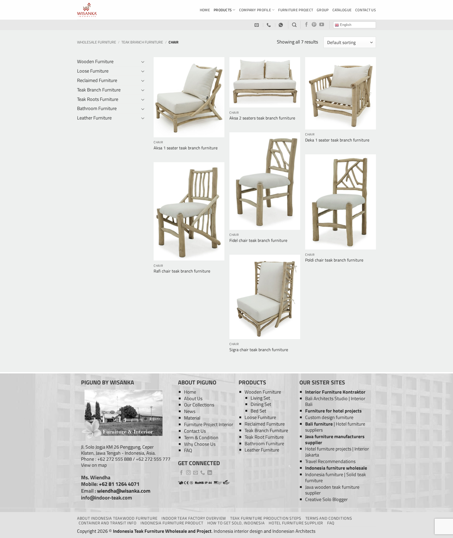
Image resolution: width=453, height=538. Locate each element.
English (345, 25)
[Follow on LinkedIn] (209, 473)
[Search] (294, 25)
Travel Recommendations (330, 461)
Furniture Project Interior (208, 424)
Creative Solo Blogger (326, 499)
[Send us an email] (195, 473)
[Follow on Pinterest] (314, 25)
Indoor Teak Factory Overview (193, 518)
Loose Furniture (93, 70)
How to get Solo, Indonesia (236, 523)
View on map (94, 465)
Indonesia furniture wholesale (336, 467)
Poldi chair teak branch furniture (334, 260)
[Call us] (202, 473)
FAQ (188, 450)
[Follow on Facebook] (306, 25)
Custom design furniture (329, 417)
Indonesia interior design (238, 531)
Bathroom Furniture (97, 108)
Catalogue (342, 10)
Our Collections (199, 404)
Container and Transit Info (107, 523)
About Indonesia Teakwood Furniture (117, 518)
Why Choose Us (199, 444)
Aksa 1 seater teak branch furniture (186, 148)
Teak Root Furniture (264, 437)
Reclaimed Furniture (97, 80)
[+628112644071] (269, 25)
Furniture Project (295, 10)
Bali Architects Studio (326, 398)
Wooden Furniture (95, 61)
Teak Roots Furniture (97, 99)
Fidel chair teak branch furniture (258, 240)
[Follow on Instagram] (188, 473)
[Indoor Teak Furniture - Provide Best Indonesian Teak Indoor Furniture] (103, 10)
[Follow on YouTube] (321, 25)
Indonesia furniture (324, 474)
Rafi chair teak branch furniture (182, 271)
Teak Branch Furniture (142, 42)
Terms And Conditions (328, 518)
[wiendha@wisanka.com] (257, 25)
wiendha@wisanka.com (123, 491)
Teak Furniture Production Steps (265, 518)
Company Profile (255, 10)
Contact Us (365, 10)
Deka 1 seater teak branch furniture (337, 140)
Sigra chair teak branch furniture (258, 349)
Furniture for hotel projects (333, 410)
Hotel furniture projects (328, 448)
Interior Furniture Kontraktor (335, 391)
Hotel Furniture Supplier (296, 523)
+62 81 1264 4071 (119, 484)
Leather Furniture (94, 117)
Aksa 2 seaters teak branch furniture (262, 118)
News (189, 411)
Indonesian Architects (293, 531)
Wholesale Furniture (96, 42)
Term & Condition (201, 437)
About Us (193, 398)
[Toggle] (143, 61)
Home (205, 10)
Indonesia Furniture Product (172, 523)
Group (322, 10)
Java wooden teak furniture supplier (332, 490)
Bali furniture (319, 423)
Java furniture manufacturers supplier (335, 439)
